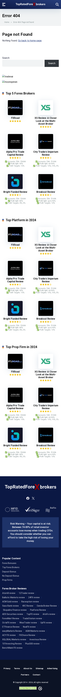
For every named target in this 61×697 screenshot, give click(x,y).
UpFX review (46, 622)
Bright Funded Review (15, 191)
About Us (28, 668)
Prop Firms (7, 580)
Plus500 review (32, 643)
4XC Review (27, 606)
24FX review (34, 597)
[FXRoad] (15, 114)
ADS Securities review (12, 614)
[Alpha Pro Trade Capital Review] (15, 148)
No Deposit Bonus (10, 576)
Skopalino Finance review (15, 610)
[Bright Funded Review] (15, 188)
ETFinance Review (11, 627)
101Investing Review (12, 643)
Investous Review (38, 639)
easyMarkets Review (12, 631)
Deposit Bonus (9, 571)
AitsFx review (49, 614)
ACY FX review (9, 635)
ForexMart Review (10, 618)
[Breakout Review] (45, 188)
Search (5, 57)
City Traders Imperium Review (45, 153)
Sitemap (39, 668)
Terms (17, 668)
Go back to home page (30, 40)
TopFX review (33, 614)
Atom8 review (8, 593)
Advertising (52, 668)
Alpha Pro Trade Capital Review (15, 153)
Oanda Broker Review (47, 606)
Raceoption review (30, 601)
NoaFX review (29, 627)
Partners (25, 675)
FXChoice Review (27, 635)
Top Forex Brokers (10, 567)
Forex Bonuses (9, 563)
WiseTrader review (28, 622)
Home (6, 22)
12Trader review (26, 593)
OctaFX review (9, 622)
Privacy (7, 668)
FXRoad (15, 118)
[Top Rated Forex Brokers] (30, 3)
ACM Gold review (10, 601)
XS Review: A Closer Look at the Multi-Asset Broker (46, 121)
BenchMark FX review (12, 648)
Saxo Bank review (10, 606)
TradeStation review (32, 618)
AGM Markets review (35, 631)
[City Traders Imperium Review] (45, 148)
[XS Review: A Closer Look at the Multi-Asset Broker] (45, 114)
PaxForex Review (38, 610)
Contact (36, 675)
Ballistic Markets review (13, 597)
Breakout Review (45, 191)
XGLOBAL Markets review (14, 639)
